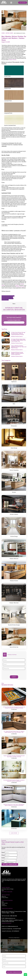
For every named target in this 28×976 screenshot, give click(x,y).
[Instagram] (3, 884)
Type (3, 862)
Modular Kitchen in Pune (7, 297)
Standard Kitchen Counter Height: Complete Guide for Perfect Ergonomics (17, 353)
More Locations (5, 299)
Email (3, 857)
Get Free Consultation (10, 864)
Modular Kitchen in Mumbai (8, 296)
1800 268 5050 (13, 915)
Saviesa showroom (20, 286)
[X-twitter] (5, 884)
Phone (3, 855)
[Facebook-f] (2, 884)
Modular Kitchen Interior (17, 336)
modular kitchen (12, 59)
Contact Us (4, 905)
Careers (3, 904)
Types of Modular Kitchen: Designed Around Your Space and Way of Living (18, 346)
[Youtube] (6, 884)
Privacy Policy (5, 897)
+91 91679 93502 (17, 928)
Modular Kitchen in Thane (7, 298)
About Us (4, 896)
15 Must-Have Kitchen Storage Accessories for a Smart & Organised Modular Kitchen (18, 333)
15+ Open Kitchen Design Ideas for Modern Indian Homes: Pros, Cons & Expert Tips (18, 340)
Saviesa (17, 285)
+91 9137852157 (15, 931)
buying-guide (9, 33)
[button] (11, 2)
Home (3, 33)
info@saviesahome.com (10, 918)
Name (3, 852)
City (3, 860)
